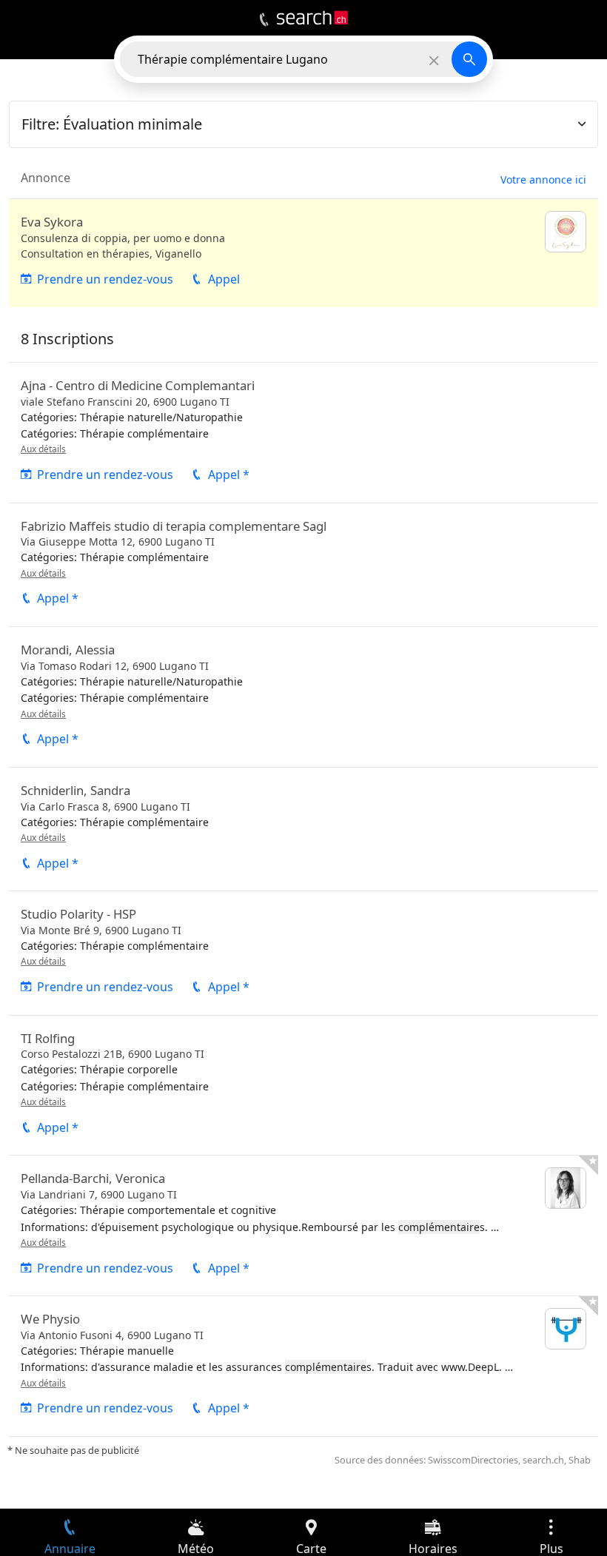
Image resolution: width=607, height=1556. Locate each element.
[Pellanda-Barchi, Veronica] (303, 1225)
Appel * (228, 474)
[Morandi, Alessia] (303, 697)
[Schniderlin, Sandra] (303, 829)
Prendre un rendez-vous (105, 279)
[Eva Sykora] (303, 253)
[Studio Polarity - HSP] (303, 952)
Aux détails (43, 449)
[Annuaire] (264, 20)
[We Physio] (303, 1366)
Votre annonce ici (543, 179)
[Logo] (312, 17)
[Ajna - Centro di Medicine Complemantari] (303, 433)
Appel (224, 279)
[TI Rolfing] (303, 1086)
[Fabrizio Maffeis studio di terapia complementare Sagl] (303, 564)
